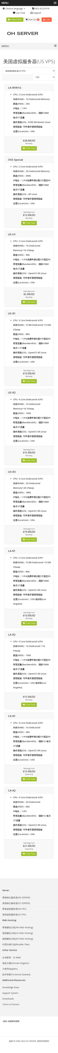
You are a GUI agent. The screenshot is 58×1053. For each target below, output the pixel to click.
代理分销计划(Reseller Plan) (16, 944)
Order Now (30, 148)
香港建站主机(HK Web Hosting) (17, 927)
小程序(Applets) (10, 968)
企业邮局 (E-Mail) (11, 957)
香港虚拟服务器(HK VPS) (14, 908)
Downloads (8, 998)
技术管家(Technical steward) (16, 974)
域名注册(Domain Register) (15, 963)
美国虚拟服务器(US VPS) (14, 914)
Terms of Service (10, 1004)
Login (47, 19)
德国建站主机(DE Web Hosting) (17, 938)
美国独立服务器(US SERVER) (16, 903)
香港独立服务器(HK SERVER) (16, 897)
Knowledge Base (10, 987)
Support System (10, 993)
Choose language (14, 8)
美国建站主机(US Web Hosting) (17, 933)
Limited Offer (16, 19)
